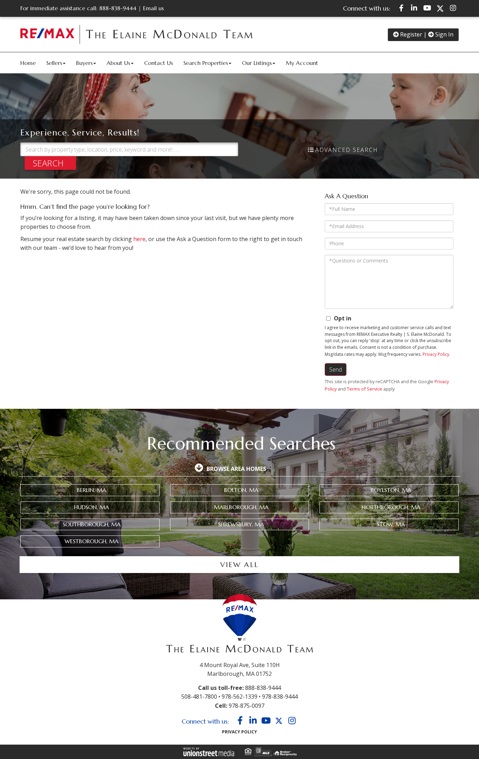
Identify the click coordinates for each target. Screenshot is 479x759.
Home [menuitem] (28, 62)
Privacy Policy (436, 354)
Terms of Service (364, 389)
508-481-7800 (199, 696)
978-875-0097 (246, 706)
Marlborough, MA (241, 507)
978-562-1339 (239, 696)
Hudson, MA (91, 507)
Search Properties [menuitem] (205, 62)
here (139, 239)
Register (410, 34)
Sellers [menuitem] (54, 62)
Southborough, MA (92, 524)
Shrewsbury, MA (241, 524)
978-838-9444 (280, 696)
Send (335, 369)
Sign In (443, 34)
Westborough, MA (92, 541)
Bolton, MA (241, 489)
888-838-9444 (117, 8)
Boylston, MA (391, 489)
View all (239, 564)
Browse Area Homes (236, 469)
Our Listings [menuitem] (257, 62)
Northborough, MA (391, 507)
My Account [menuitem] (302, 62)
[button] (50, 163)
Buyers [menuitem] (84, 62)
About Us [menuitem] (118, 62)
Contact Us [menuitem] (158, 62)
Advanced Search (346, 150)
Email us (153, 8)
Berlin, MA (91, 489)
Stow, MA (391, 524)
